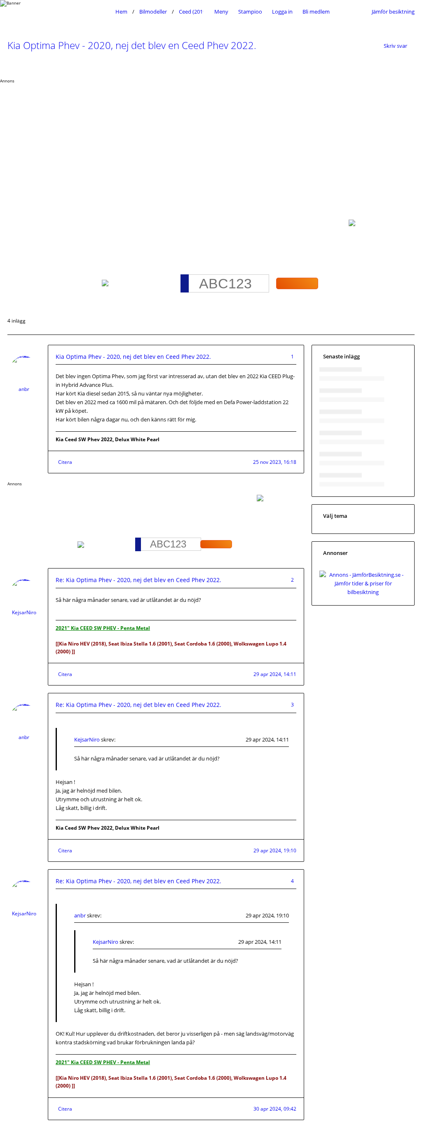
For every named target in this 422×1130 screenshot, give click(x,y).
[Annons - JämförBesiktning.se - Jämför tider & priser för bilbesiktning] (363, 592)
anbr (24, 389)
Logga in (282, 11)
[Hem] (59, 11)
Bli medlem (316, 11)
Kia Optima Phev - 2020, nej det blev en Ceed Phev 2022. (131, 45)
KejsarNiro (24, 612)
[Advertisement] (211, 145)
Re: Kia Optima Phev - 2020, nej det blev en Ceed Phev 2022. (138, 580)
